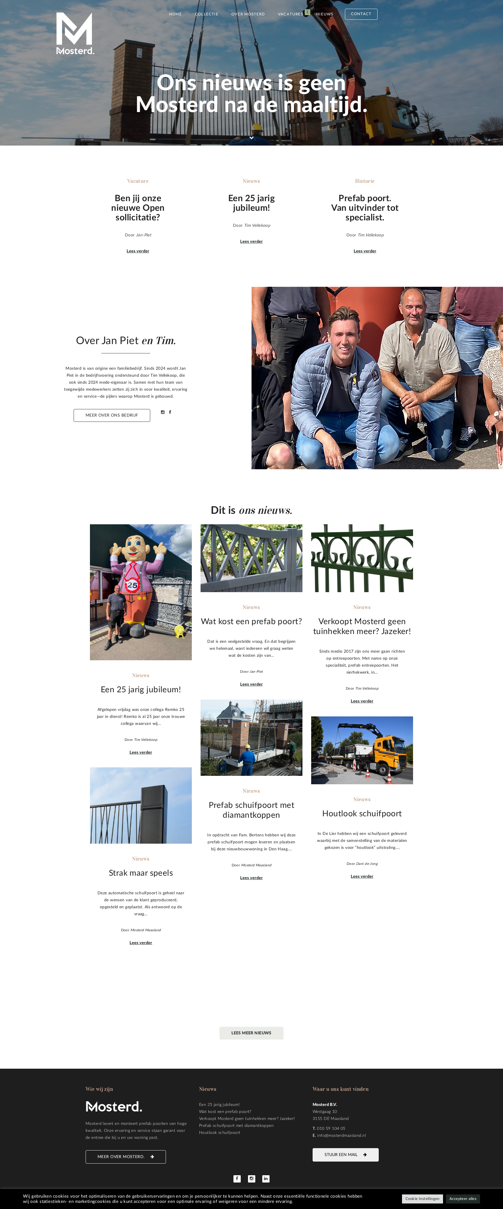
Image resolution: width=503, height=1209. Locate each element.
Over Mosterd (248, 14)
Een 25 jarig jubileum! (219, 1105)
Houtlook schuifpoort (219, 1133)
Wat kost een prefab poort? (225, 1112)
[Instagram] (251, 1179)
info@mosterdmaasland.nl (341, 1136)
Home (175, 14)
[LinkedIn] (266, 1179)
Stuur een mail (341, 1155)
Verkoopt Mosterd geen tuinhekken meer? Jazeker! (247, 1119)
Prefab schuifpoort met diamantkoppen (236, 1126)
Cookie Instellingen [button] (422, 1199)
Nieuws (324, 14)
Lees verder (138, 251)
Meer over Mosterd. (121, 1157)
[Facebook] (237, 1179)
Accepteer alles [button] (463, 1199)
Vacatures (290, 14)
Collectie (207, 14)
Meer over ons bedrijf (112, 415)
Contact (361, 14)
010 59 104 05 (331, 1129)
